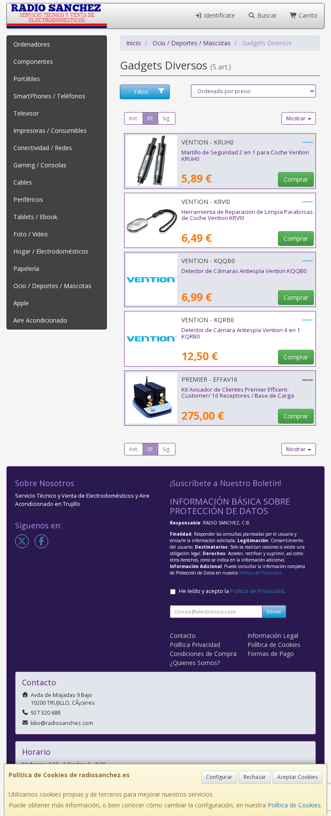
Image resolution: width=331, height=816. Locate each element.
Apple (21, 303)
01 (150, 118)
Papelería (26, 268)
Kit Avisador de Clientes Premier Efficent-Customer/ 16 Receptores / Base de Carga (237, 393)
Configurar (219, 777)
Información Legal (272, 635)
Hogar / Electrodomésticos (50, 251)
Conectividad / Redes (42, 148)
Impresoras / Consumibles (50, 130)
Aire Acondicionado (40, 320)
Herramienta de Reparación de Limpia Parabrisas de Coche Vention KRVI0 (247, 215)
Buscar (266, 15)
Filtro (141, 92)
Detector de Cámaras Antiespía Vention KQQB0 (244, 271)
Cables (22, 182)
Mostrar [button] (296, 118)
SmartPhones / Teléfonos (49, 96)
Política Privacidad (195, 644)
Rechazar (255, 777)
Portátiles (26, 79)
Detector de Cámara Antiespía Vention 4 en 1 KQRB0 (240, 333)
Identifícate (218, 15)
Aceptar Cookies (297, 777)
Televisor (26, 113)
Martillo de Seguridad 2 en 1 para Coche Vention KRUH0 (245, 155)
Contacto (183, 635)
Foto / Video (30, 234)
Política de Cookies (294, 805)
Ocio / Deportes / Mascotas (52, 286)
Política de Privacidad (260, 573)
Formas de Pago (270, 654)
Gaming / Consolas (39, 165)
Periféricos (28, 199)
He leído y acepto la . (232, 591)
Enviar (274, 611)
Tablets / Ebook (35, 217)
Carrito (307, 15)
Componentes (33, 61)
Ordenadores (31, 44)
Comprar (296, 179)
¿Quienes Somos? (195, 663)
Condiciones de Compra (203, 654)
